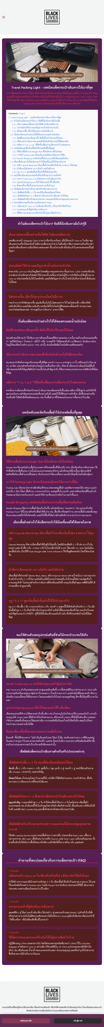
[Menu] (3, 17)
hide (22, 113)
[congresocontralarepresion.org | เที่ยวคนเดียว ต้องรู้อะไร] (52, 17)
